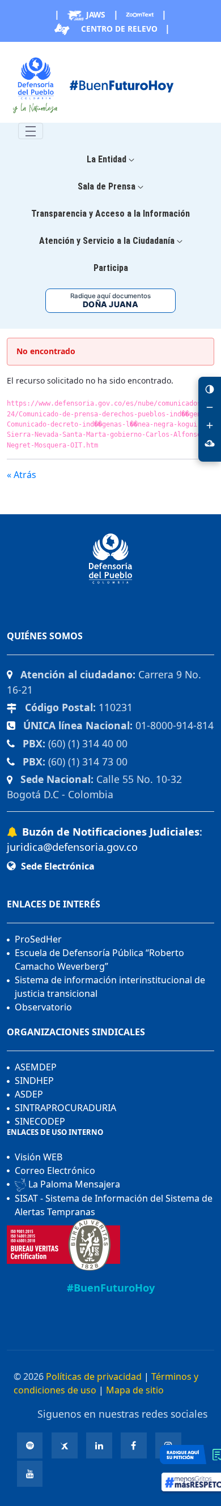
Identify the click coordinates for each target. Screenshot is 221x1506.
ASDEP (29, 1094)
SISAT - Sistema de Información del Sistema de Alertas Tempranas (113, 1205)
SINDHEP (34, 1080)
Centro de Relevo (118, 28)
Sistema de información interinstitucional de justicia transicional (110, 987)
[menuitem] (110, 159)
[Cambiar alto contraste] (209, 389)
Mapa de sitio (135, 1390)
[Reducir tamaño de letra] (209, 407)
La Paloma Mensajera (73, 1184)
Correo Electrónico (55, 1170)
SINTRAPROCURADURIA (65, 1107)
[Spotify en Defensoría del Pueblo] (30, 1445)
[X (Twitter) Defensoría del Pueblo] (65, 1445)
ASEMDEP (36, 1067)
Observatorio (43, 1007)
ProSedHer (38, 939)
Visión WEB (38, 1157)
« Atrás (21, 474)
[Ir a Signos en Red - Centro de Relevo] (209, 443)
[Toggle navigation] (30, 131)
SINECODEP (40, 1121)
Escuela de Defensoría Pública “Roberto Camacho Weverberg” (99, 959)
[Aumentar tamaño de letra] (209, 425)
